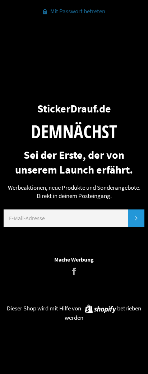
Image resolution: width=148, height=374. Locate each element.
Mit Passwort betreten (77, 11)
